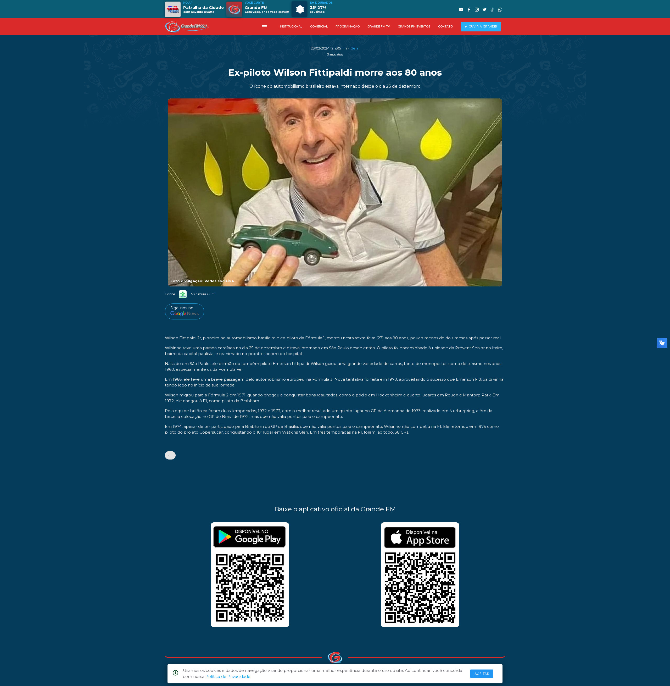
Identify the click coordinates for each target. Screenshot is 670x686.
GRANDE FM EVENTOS (414, 26)
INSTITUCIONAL (291, 26)
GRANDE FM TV (378, 26)
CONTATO (445, 26)
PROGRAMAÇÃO (348, 26)
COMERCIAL (319, 26)
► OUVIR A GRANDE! (481, 26)
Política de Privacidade (227, 676)
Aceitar (481, 674)
